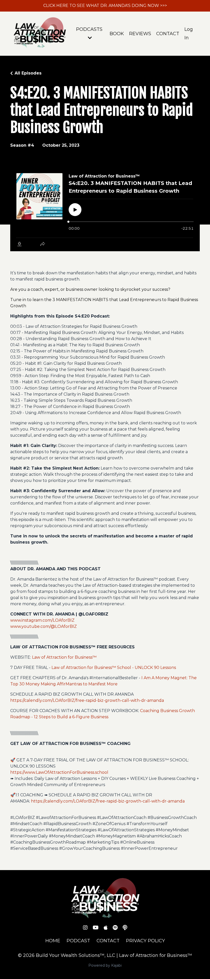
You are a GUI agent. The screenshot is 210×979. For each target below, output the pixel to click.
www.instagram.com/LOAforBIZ (42, 620)
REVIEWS (140, 33)
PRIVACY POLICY (145, 941)
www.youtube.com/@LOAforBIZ (43, 626)
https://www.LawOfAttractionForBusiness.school (59, 772)
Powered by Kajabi (105, 965)
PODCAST (78, 941)
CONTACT (167, 33)
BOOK (117, 33)
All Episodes (28, 73)
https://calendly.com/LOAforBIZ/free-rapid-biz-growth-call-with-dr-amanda (87, 700)
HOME (52, 941)
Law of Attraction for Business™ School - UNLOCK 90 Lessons (113, 667)
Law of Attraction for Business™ (64, 657)
